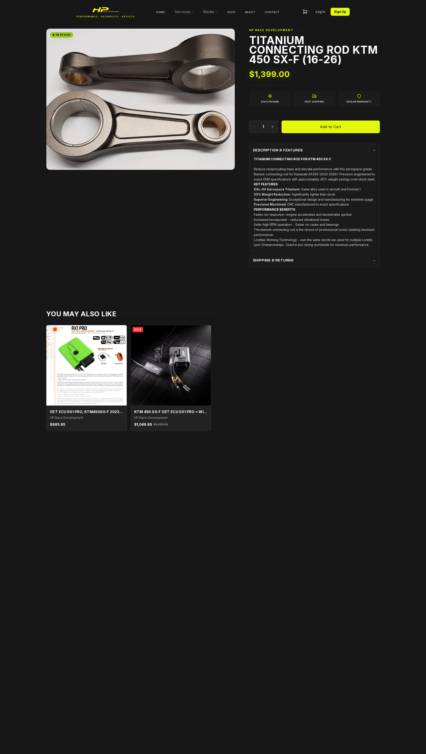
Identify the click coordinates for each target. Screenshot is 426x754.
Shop (231, 12)
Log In (320, 12)
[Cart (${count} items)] (305, 11)
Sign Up (340, 12)
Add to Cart (330, 127)
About (250, 12)
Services (182, 12)
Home (160, 12)
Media (208, 12)
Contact (272, 12)
